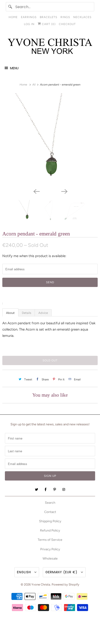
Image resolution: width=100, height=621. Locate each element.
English (24, 572)
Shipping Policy (50, 521)
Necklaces (82, 17)
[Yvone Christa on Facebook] (46, 490)
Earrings (29, 17)
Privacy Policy (50, 549)
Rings (65, 17)
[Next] (64, 191)
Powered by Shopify (65, 584)
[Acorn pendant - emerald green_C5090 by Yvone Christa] (50, 139)
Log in (29, 24)
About (10, 313)
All (34, 84)
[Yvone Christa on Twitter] (36, 490)
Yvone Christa (40, 584)
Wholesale (50, 558)
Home (13, 17)
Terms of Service (50, 540)
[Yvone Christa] (50, 46)
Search (50, 503)
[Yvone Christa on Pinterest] (55, 490)
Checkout (67, 24)
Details (26, 313)
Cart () (48, 24)
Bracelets (48, 17)
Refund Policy (50, 530)
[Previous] (36, 191)
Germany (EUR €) (62, 572)
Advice (43, 313)
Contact (50, 512)
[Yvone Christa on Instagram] (64, 490)
